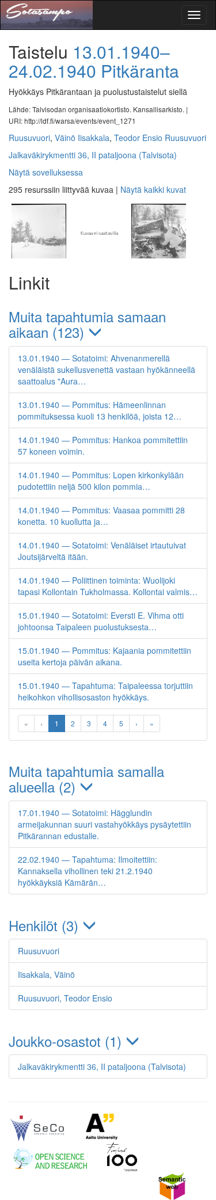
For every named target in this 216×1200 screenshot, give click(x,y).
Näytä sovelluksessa (46, 172)
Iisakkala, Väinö (46, 974)
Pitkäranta (140, 70)
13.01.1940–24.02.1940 (89, 61)
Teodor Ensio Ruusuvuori (160, 137)
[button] (108, 324)
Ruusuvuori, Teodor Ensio (65, 998)
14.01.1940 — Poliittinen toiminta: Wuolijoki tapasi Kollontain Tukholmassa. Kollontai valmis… (108, 585)
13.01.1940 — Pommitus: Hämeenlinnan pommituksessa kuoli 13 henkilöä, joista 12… (99, 410)
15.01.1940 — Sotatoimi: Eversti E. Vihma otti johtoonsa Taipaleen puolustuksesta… (101, 621)
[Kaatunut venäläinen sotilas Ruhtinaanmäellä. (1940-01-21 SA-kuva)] (98, 255)
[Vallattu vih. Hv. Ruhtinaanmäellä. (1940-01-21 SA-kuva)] (39, 255)
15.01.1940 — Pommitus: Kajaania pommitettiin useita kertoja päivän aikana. (104, 656)
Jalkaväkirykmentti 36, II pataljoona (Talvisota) (93, 155)
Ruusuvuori (29, 137)
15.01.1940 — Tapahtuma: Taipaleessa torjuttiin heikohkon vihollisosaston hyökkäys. (105, 691)
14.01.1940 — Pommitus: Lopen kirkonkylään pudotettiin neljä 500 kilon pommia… (101, 480)
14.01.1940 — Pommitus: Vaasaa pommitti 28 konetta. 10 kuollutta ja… (101, 515)
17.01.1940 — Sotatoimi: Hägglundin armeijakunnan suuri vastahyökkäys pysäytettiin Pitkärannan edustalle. (104, 824)
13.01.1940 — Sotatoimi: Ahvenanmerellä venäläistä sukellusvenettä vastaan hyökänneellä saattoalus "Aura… (106, 369)
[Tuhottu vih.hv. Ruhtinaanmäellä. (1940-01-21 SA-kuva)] (157, 255)
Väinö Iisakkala (82, 137)
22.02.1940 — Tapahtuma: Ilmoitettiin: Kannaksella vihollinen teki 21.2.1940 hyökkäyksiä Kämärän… (87, 871)
